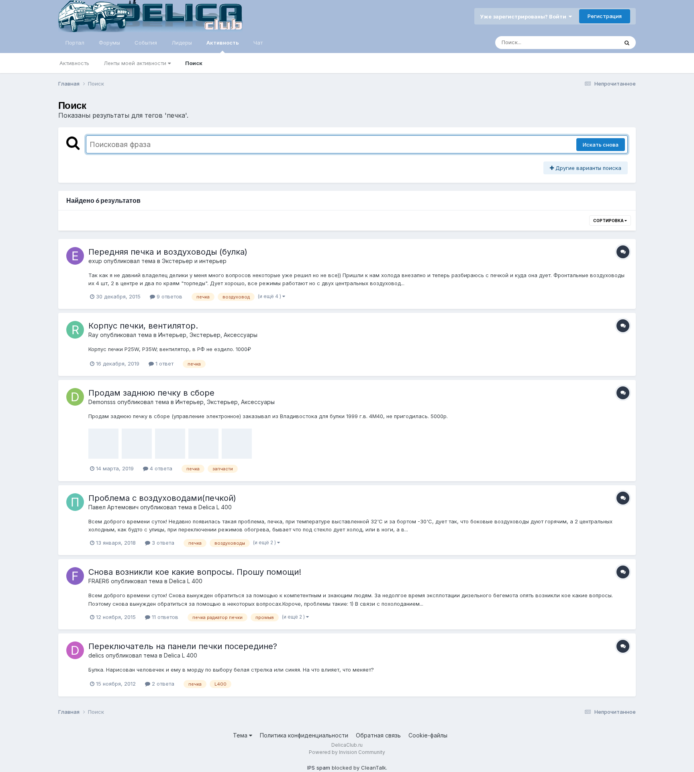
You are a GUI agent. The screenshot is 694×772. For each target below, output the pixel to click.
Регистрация (605, 16)
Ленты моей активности (136, 63)
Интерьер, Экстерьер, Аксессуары (207, 334)
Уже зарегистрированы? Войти (524, 16)
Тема (241, 735)
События (146, 42)
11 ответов (164, 617)
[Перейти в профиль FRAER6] (75, 576)
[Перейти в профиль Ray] (75, 330)
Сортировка (609, 220)
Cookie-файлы (427, 735)
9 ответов (168, 296)
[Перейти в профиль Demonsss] (75, 397)
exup (95, 260)
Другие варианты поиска (587, 168)
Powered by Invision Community (347, 752)
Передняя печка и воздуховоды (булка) (167, 252)
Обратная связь (378, 735)
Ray (93, 334)
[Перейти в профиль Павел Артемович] (75, 502)
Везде (599, 42)
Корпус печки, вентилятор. (143, 326)
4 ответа (160, 468)
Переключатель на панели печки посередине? (182, 646)
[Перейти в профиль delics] (75, 650)
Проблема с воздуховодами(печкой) (162, 498)
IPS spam (318, 767)
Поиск (193, 63)
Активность (222, 42)
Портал (74, 42)
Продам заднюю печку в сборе (151, 393)
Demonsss (102, 401)
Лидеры (181, 42)
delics (96, 655)
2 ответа (162, 683)
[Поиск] (627, 42)
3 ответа (162, 542)
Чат (258, 42)
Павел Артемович (113, 507)
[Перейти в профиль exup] (75, 256)
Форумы (109, 42)
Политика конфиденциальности (304, 735)
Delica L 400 (215, 507)
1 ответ (164, 363)
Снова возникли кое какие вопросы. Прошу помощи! (194, 572)
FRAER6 (98, 581)
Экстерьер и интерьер (194, 260)
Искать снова (600, 144)
